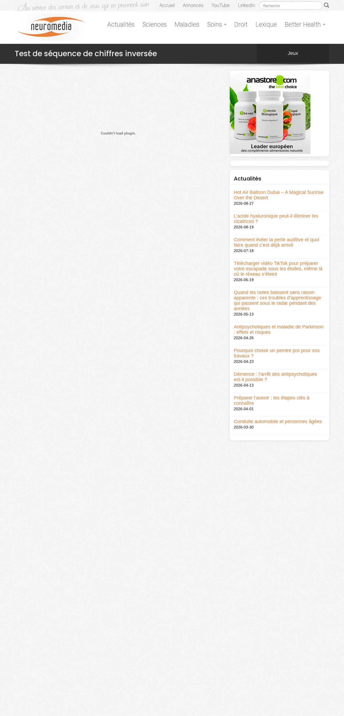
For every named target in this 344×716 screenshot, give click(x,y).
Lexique (266, 24)
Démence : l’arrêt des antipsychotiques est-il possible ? (275, 376)
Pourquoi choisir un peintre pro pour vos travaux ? (277, 353)
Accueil (167, 5)
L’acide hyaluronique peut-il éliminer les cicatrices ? (276, 218)
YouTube (221, 5)
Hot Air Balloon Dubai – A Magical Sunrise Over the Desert (279, 195)
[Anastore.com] (270, 113)
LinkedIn (246, 5)
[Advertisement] (112, 224)
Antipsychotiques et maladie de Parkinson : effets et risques (279, 329)
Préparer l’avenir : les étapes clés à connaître (271, 400)
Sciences (154, 24)
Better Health (303, 24)
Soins (215, 24)
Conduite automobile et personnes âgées (278, 421)
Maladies (187, 24)
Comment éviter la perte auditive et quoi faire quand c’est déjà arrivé (276, 242)
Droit (241, 24)
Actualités (120, 24)
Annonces (193, 5)
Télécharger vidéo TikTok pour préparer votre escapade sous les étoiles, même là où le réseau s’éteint (278, 269)
